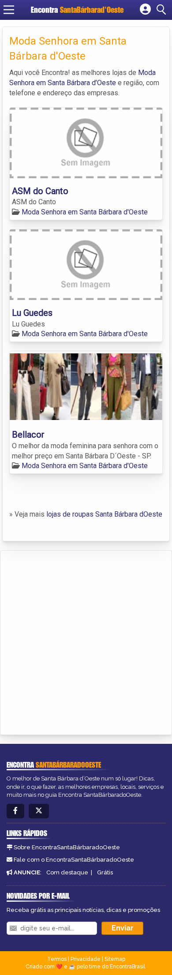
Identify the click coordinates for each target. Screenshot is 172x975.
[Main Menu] (9, 10)
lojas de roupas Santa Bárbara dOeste (104, 514)
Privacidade (86, 959)
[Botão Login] (145, 10)
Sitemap (115, 959)
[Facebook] (15, 811)
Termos (57, 959)
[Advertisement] (86, 641)
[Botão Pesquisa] (162, 9)
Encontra (77, 10)
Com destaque (67, 872)
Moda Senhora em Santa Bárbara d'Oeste (85, 212)
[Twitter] (39, 811)
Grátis (105, 872)
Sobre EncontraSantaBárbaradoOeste (67, 847)
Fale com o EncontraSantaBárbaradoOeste (74, 859)
